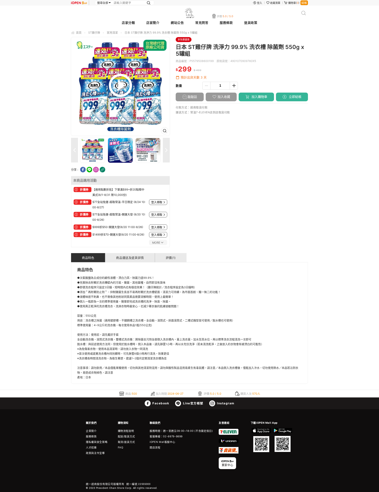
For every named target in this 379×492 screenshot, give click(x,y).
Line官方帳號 (192, 403)
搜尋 (304, 13)
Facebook (160, 403)
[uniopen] (228, 442)
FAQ (120, 447)
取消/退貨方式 (126, 441)
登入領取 (156, 202)
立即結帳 (294, 97)
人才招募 (91, 447)
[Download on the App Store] (261, 440)
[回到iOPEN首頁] (79, 2)
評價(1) (171, 258)
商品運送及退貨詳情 (130, 258)
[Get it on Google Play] (282, 440)
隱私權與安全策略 (96, 441)
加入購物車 (258, 97)
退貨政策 (250, 23)
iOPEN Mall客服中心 (162, 441)
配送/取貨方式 (126, 436)
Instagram (225, 403)
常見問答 (201, 23)
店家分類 (128, 23)
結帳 (304, 2)
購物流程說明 (126, 430)
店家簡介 (152, 23)
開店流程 (155, 447)
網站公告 (177, 23)
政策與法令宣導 (95, 452)
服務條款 (226, 23)
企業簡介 (91, 430)
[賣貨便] (228, 452)
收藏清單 (275, 2)
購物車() (293, 2)
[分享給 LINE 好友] (89, 169)
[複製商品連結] (102, 169)
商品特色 (88, 258)
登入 (259, 2)
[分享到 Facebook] (83, 169)
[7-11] (228, 434)
